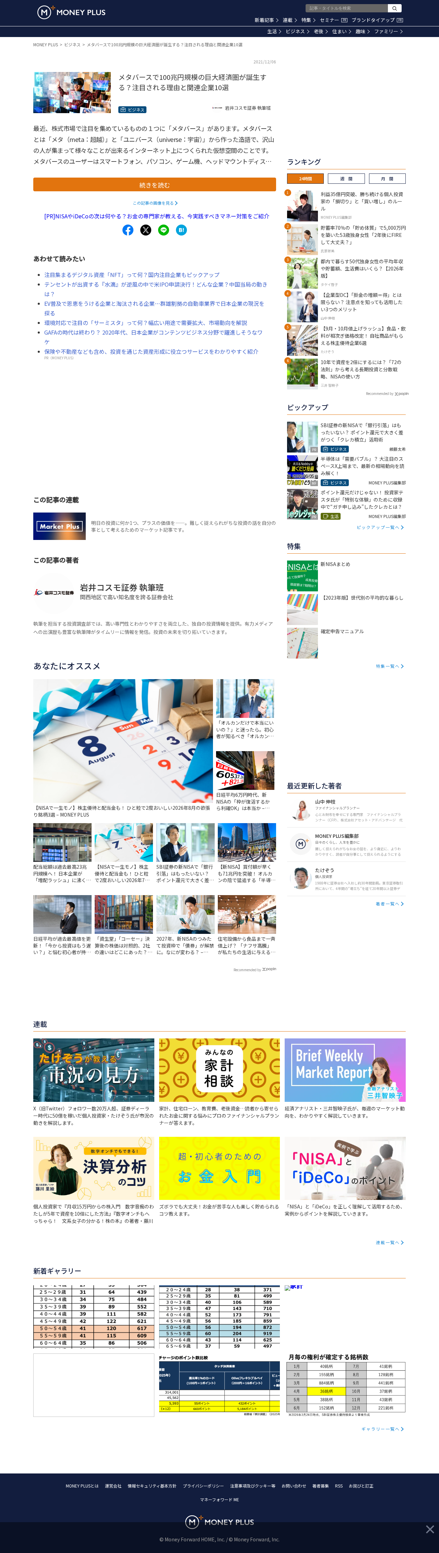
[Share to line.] (163, 230)
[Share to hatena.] (181, 230)
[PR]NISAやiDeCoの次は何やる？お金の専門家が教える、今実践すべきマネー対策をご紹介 (156, 216)
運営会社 (113, 1486)
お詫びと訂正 (361, 1486)
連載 (288, 19)
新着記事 (264, 19)
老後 (318, 31)
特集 (306, 19)
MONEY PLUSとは (82, 1486)
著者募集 (320, 1486)
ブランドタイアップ (377, 19)
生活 (272, 31)
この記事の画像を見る (153, 203)
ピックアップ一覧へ (378, 527)
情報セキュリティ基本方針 (152, 1486)
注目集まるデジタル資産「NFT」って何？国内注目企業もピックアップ (132, 274)
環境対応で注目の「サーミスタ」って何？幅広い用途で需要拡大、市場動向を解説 (145, 322)
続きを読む (154, 184)
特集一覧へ (388, 666)
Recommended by (247, 969)
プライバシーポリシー (203, 1486)
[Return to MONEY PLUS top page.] (71, 12)
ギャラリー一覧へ (380, 1429)
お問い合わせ (294, 1486)
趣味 (360, 31)
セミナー (333, 19)
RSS (339, 1486)
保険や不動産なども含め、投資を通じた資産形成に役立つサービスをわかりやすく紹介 (151, 351)
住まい (339, 31)
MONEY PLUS (45, 44)
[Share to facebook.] (127, 230)
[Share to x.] (145, 230)
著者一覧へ (388, 903)
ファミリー (386, 31)
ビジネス (295, 31)
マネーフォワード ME (219, 1499)
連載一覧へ (388, 1242)
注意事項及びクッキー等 (252, 1486)
